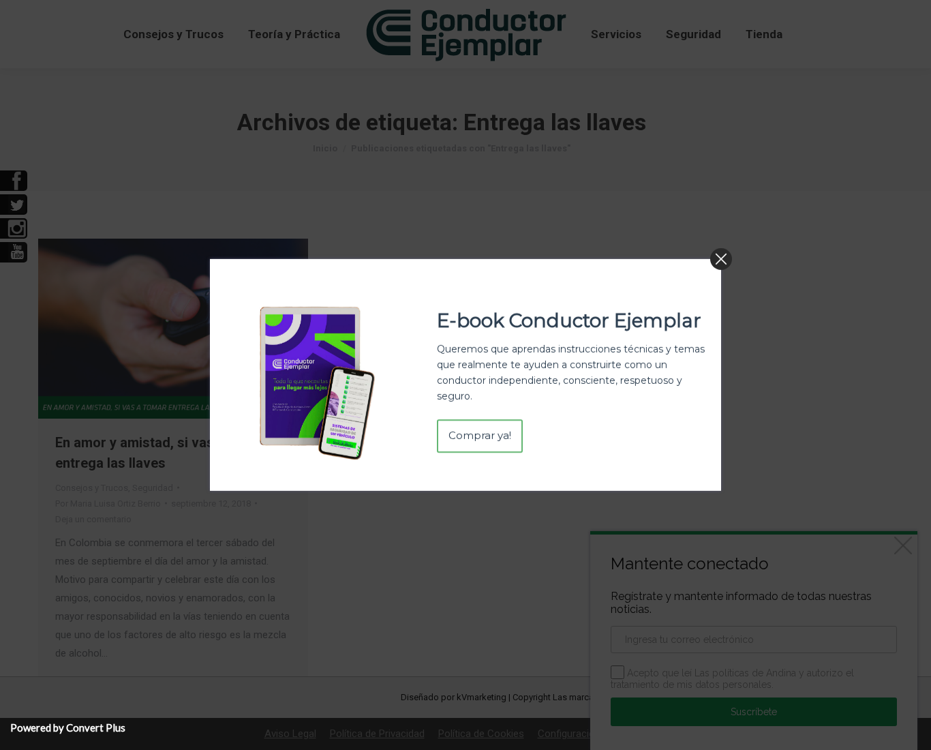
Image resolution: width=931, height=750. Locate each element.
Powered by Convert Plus (67, 727)
